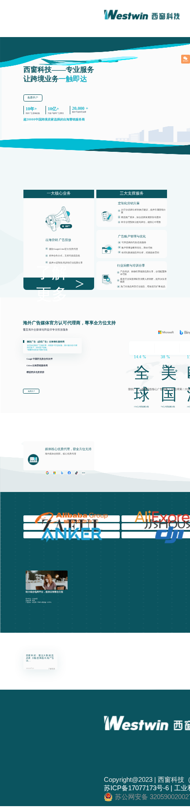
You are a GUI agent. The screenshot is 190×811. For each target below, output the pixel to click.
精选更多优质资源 (35, 372)
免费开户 (32, 97)
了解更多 (52, 283)
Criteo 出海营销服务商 (37, 365)
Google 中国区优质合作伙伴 (40, 359)
